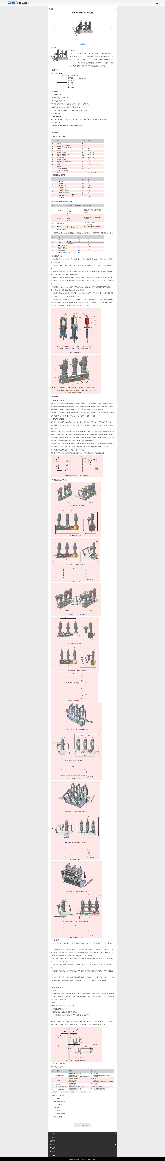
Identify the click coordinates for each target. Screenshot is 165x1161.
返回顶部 (85, 1125)
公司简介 (52, 1134)
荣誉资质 (52, 1141)
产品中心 (52, 1137)
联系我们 (52, 1155)
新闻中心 (52, 1152)
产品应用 (52, 1148)
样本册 (52, 1144)
